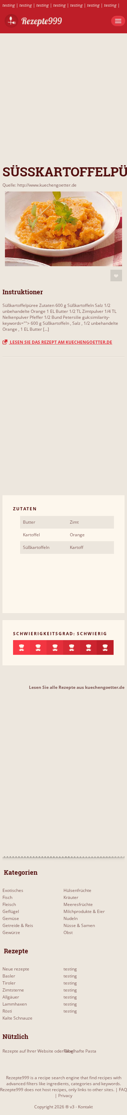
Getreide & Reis (17, 925)
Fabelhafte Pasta (80, 1051)
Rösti (7, 1011)
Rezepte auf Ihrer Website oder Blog (37, 1051)
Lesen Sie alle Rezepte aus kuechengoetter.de (77, 687)
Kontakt (85, 1107)
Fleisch (9, 904)
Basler (8, 976)
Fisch (7, 897)
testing (8, 5)
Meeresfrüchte (78, 904)
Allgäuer (10, 997)
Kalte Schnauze (17, 1018)
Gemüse (10, 918)
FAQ (123, 1090)
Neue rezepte (15, 969)
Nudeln (71, 918)
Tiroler (9, 983)
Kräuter (71, 897)
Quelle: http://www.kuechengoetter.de (39, 185)
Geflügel (10, 911)
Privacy (65, 1096)
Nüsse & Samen (79, 925)
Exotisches (12, 890)
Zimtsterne (13, 990)
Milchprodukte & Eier (84, 911)
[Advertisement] (63, 96)
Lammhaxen (14, 1004)
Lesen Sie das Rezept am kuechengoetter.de (60, 342)
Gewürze (11, 932)
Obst (68, 932)
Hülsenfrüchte (77, 890)
